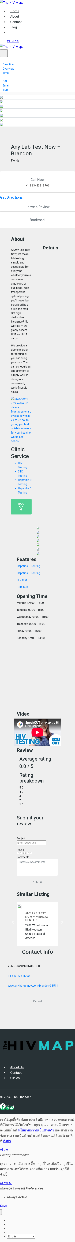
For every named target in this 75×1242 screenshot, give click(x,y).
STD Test (22, 587)
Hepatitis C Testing (28, 573)
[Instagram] (12, 1108)
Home (14, 11)
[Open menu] (4, 53)
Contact (16, 22)
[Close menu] (1, 1212)
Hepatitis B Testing (28, 566)
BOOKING (21, 507)
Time (6, 73)
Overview (8, 68)
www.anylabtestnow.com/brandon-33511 (33, 985)
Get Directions (11, 197)
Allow (4, 1150)
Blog (13, 27)
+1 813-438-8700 (19, 975)
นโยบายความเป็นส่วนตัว (36, 1130)
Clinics (13, 41)
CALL (6, 81)
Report (37, 1001)
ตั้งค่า (7, 1141)
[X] (8, 1108)
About (14, 16)
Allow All (6, 1183)
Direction (8, 64)
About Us (17, 1067)
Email (6, 85)
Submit (37, 882)
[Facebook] (3, 1108)
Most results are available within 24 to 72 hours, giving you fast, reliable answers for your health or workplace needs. (21, 452)
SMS (6, 89)
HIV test (22, 580)
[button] (12, 922)
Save (3, 1206)
